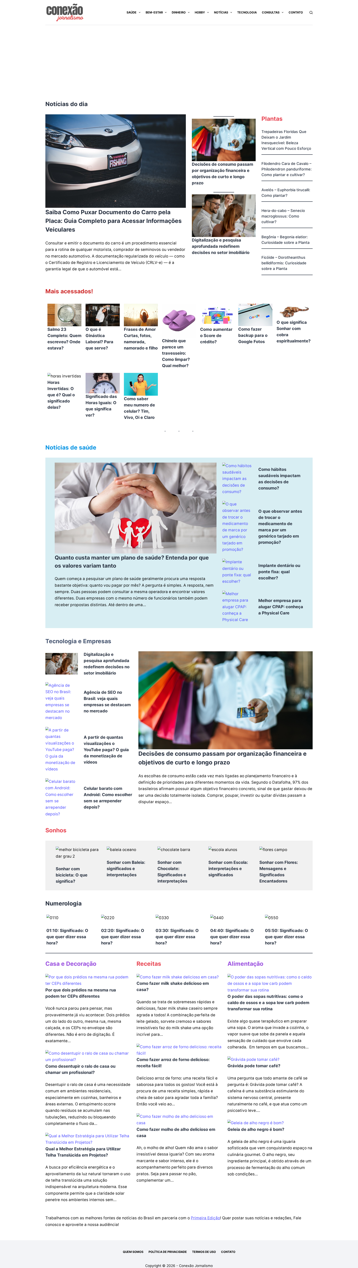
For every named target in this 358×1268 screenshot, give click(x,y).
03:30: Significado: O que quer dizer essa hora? (177, 936)
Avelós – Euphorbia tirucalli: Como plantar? (285, 193)
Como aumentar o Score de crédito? (216, 335)
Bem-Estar (154, 12)
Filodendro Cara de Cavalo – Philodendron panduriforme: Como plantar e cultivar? (286, 169)
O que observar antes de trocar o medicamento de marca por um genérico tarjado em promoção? (280, 527)
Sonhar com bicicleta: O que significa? (71, 875)
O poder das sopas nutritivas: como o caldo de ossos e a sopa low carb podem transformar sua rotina (268, 1002)
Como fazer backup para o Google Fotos (252, 335)
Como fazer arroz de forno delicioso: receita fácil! (173, 1062)
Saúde (132, 12)
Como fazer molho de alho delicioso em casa (176, 1132)
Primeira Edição (205, 1218)
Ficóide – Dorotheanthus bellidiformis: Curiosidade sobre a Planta (283, 263)
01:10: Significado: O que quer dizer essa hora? (67, 936)
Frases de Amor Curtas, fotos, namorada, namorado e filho (141, 339)
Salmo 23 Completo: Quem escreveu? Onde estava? (64, 339)
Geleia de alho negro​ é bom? (255, 1129)
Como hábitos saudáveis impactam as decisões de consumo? (279, 479)
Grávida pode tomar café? (253, 1065)
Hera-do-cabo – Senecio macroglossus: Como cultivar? (283, 216)
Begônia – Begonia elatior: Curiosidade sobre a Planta (285, 240)
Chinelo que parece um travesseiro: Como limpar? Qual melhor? (176, 353)
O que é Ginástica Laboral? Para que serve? (99, 339)
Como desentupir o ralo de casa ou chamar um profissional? (80, 1069)
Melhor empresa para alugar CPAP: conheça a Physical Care (280, 606)
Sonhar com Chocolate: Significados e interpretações (172, 872)
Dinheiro (179, 12)
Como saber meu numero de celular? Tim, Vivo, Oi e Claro (139, 408)
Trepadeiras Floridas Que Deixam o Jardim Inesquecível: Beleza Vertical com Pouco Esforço (286, 140)
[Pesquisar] (311, 12)
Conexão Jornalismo (196, 1266)
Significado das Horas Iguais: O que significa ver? (101, 406)
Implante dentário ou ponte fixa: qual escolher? (279, 571)
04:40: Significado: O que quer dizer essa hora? (232, 936)
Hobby (200, 12)
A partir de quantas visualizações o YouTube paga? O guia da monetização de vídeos (106, 750)
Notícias (221, 12)
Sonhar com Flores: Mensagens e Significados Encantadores (278, 872)
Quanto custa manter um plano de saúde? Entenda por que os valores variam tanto (132, 561)
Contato (296, 12)
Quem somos (133, 1251)
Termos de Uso (204, 1251)
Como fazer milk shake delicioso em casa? (173, 986)
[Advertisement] (179, 56)
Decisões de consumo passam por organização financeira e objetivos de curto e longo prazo (222, 173)
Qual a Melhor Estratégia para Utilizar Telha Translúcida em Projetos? (83, 1152)
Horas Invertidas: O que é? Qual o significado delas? (61, 395)
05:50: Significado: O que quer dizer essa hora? (286, 936)
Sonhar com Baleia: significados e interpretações (126, 868)
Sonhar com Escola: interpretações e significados (228, 868)
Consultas (270, 12)
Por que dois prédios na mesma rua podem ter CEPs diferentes (80, 993)
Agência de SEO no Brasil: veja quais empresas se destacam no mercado (107, 701)
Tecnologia (247, 12)
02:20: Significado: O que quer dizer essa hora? (122, 936)
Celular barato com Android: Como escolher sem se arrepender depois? (108, 798)
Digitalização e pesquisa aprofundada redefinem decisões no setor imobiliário (220, 246)
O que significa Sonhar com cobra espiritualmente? (294, 331)
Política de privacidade (168, 1251)
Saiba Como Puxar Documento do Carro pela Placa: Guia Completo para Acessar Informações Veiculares (113, 221)
